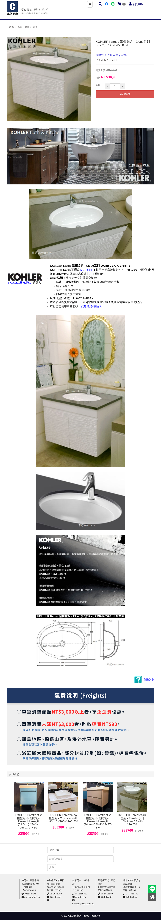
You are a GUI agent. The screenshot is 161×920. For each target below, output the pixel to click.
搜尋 (51, 867)
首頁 (11, 27)
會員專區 (137, 4)
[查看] (29, 797)
